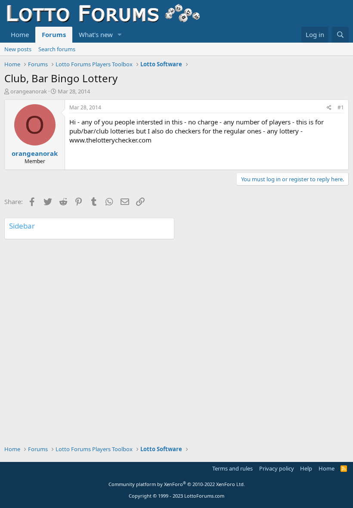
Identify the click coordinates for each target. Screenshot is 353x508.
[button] (120, 35)
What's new (96, 34)
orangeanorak (28, 91)
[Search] (340, 35)
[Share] (329, 108)
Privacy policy (276, 468)
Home (20, 34)
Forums (54, 34)
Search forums (56, 49)
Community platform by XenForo (176, 484)
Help (306, 468)
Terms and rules (232, 468)
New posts (17, 49)
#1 (341, 107)
